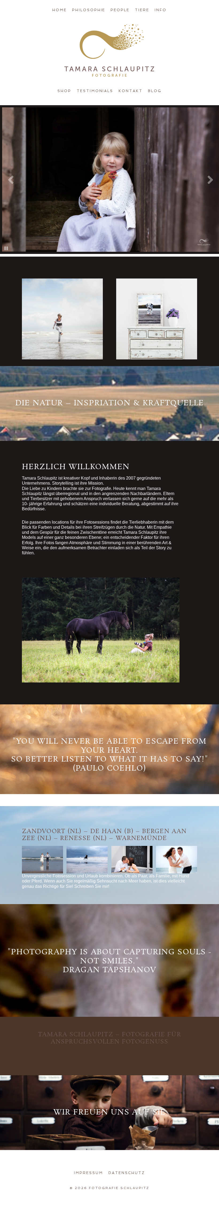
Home (59, 10)
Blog (155, 91)
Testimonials (95, 91)
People (120, 10)
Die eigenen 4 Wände (156, 288)
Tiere (142, 10)
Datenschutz (126, 1173)
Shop (64, 91)
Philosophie (88, 10)
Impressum (88, 1173)
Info (161, 10)
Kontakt (131, 91)
